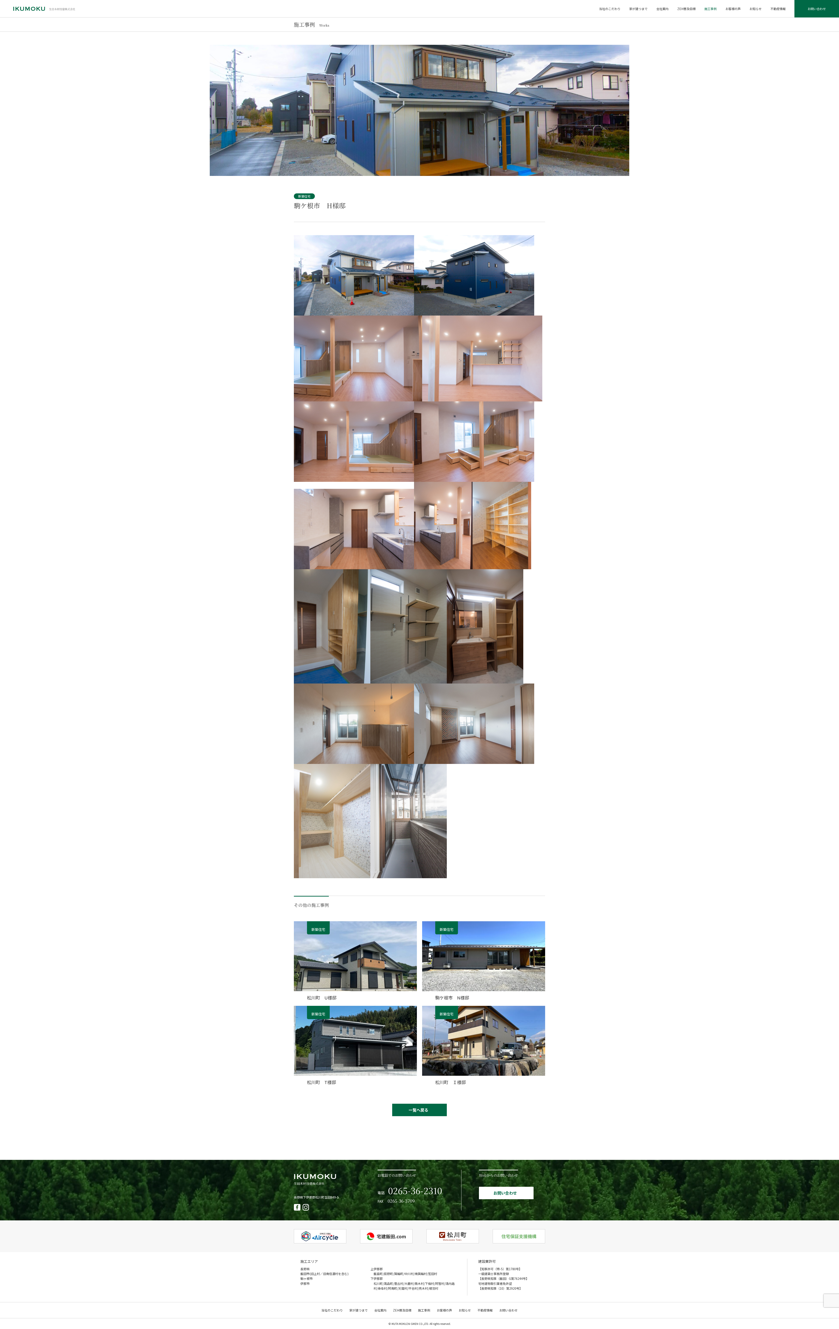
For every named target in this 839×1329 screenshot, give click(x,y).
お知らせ (755, 9)
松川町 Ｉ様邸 (450, 1082)
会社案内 (662, 9)
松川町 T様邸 (321, 1082)
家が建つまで (638, 9)
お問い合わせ (817, 9)
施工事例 (710, 9)
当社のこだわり (610, 9)
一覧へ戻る (418, 1110)
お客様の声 (733, 9)
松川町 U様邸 (321, 997)
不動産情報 (778, 9)
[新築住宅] (355, 988)
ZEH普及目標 (686, 9)
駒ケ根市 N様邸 (452, 997)
